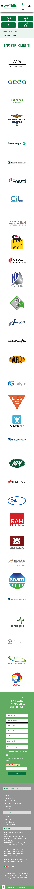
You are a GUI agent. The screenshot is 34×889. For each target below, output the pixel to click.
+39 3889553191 (18, 853)
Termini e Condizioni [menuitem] (11, 801)
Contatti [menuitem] (7, 809)
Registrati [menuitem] (8, 819)
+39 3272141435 (18, 851)
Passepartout (21, 887)
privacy (25, 752)
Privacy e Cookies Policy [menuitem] (13, 803)
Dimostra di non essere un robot (14, 760)
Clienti (14, 35)
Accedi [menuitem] (7, 817)
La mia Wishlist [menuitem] (10, 825)
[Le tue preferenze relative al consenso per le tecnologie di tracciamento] (3, 887)
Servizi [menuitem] (7, 795)
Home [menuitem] (7, 793)
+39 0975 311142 (18, 849)
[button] (17, 773)
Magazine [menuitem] (8, 806)
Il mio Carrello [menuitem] (9, 822)
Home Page (6, 35)
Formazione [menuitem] (9, 798)
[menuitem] (23, 5)
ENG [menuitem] (15, 866)
